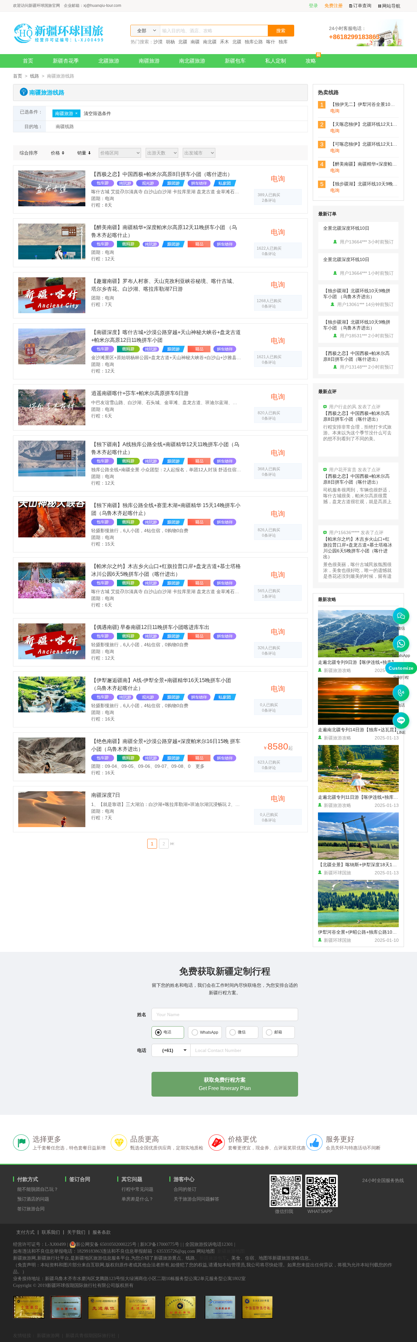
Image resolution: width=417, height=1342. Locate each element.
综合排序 (29, 152)
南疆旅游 (149, 61)
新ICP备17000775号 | (160, 1244)
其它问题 (132, 1179)
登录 (313, 5)
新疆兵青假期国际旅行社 (90, 1335)
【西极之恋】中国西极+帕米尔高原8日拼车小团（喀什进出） (356, 356)
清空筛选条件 (97, 113)
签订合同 (79, 1179)
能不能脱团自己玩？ (37, 1189)
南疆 (195, 41)
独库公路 (254, 41)
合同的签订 (185, 1189)
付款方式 (27, 1179)
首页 (28, 61)
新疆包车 (235, 61)
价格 (56, 152)
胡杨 (170, 41)
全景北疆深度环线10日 (346, 228)
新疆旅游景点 (167, 1258)
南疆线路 (65, 126)
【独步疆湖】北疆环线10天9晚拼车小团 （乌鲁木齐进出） (356, 293)
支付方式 (25, 1232)
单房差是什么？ (137, 1199)
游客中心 (184, 1179)
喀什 (270, 41)
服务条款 (102, 1232)
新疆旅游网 (48, 1335)
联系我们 (51, 1232)
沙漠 (158, 41)
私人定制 (275, 61)
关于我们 (76, 1232)
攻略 (311, 61)
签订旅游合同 (31, 1208)
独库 (283, 41)
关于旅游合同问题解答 (196, 1199)
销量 (82, 152)
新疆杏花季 (66, 61)
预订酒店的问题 (33, 1199)
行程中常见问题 (137, 1189)
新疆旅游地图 (231, 1251)
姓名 (141, 1014)
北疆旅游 (108, 61)
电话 (141, 1050)
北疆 (182, 41)
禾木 (224, 41)
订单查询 (362, 5)
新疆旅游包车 (213, 1258)
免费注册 (333, 5)
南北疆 (210, 41)
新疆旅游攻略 (286, 1258)
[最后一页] (172, 844)
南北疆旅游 (192, 61)
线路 (34, 76)
